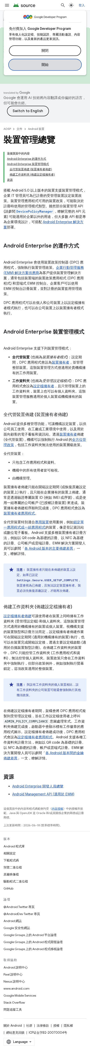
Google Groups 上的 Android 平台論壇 (30, 935)
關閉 (45, 50)
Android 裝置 (36, 129)
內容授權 (57, 809)
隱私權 (68, 1025)
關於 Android (12, 1025)
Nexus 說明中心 (14, 981)
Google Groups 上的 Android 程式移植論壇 (33, 949)
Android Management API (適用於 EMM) (43, 794)
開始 (45, 65)
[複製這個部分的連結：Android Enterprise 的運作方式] (7, 253)
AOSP (7, 129)
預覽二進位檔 (12, 867)
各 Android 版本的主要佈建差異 (48, 548)
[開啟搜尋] (63, 5)
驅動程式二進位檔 (15, 881)
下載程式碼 (11, 860)
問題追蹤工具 (12, 1010)
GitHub (8, 888)
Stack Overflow (14, 1002)
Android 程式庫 (14, 846)
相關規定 (9, 853)
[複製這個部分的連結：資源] (18, 777)
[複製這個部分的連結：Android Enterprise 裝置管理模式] (7, 339)
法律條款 (43, 1025)
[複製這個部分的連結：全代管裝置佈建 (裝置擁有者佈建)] (72, 415)
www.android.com (16, 988)
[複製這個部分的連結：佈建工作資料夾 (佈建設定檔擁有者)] (76, 607)
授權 (56, 1025)
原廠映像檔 (11, 874)
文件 (19, 129)
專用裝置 (42, 522)
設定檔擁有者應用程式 (34, 737)
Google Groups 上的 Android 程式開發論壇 (33, 942)
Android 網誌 (12, 921)
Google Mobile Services (19, 995)
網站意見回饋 (15, 1032)
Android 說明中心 (15, 967)
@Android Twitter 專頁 (19, 907)
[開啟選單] (7, 5)
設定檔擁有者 (43, 386)
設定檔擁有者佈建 (17, 616)
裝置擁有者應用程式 (19, 513)
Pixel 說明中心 (12, 974)
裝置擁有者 (60, 362)
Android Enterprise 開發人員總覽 (37, 786)
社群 (29, 1025)
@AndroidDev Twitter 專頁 (21, 914)
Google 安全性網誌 (16, 928)
